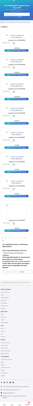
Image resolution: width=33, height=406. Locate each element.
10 (25, 237)
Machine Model (18, 261)
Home (2, 22)
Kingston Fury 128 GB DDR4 (17, 40)
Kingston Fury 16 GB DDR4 (17, 137)
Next (3, 240)
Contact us (19, 16)
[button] (6, 43)
